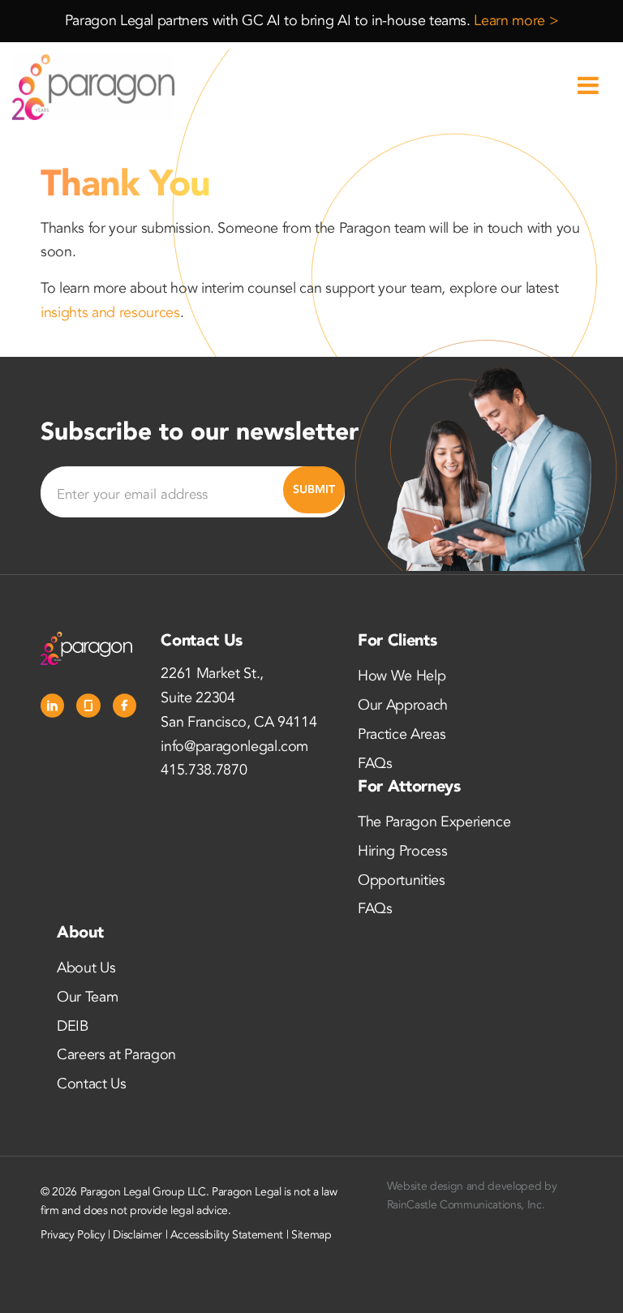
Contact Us (92, 1084)
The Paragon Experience (434, 822)
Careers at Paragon (116, 1055)
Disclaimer (137, 1234)
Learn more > (516, 21)
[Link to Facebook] (124, 705)
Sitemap (311, 1234)
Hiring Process (402, 851)
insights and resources (110, 313)
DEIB (72, 1026)
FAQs (375, 763)
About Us (86, 968)
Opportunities (401, 880)
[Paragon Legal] (93, 86)
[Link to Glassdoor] (88, 705)
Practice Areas (401, 734)
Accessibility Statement (226, 1234)
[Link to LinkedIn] (52, 705)
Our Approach (403, 705)
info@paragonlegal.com (234, 746)
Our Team (87, 997)
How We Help (401, 676)
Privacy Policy (73, 1234)
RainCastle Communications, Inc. (465, 1204)
